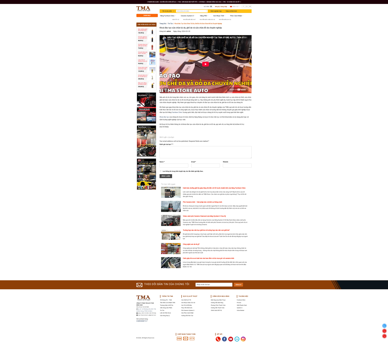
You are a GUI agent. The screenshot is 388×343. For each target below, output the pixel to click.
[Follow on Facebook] (243, 6)
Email (193, 162)
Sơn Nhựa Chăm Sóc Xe (188, 302)
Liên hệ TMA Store (165, 313)
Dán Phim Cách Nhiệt (187, 313)
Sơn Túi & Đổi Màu (186, 305)
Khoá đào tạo (164, 117)
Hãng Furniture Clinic (167, 16)
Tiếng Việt (235, 6)
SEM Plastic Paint (242, 305)
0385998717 (142, 321)
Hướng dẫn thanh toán (217, 308)
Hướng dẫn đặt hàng (217, 302)
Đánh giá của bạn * (166, 144)
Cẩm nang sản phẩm (166, 308)
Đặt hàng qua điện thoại (218, 300)
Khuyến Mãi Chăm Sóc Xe (207, 19)
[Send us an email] (246, 6)
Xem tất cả (175, 19)
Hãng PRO (203, 16)
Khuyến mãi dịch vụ (225, 19)
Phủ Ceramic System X (187, 310)
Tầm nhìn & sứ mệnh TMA (167, 302)
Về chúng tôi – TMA (166, 300)
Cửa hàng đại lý (165, 315)
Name (162, 162)
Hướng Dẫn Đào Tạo (187, 315)
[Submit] (206, 11)
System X (239, 308)
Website (225, 162)
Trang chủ (163, 23)
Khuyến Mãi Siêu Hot (189, 19)
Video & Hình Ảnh (231, 11)
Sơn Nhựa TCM (218, 16)
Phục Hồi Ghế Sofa (186, 308)
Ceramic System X (187, 16)
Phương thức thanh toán (218, 305)
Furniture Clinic (177, 112)
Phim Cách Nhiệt (236, 16)
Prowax (239, 302)
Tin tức (170, 23)
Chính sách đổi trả (216, 310)
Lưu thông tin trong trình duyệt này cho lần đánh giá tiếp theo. (183, 171)
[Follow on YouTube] (249, 6)
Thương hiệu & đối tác (166, 305)
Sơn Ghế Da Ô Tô (186, 300)
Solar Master (240, 310)
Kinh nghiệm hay (216, 11)
